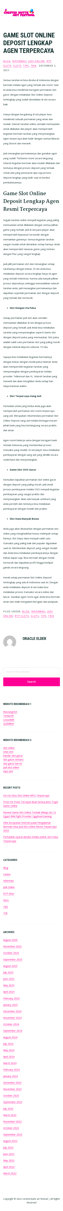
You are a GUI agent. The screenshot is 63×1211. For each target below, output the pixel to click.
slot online (9, 747)
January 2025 (10, 1004)
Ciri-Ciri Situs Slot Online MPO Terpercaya (26, 795)
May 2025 (8, 985)
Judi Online (36, 61)
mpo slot (8, 771)
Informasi (19, 61)
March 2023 (9, 1115)
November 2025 (12, 946)
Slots (17, 65)
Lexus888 (8, 719)
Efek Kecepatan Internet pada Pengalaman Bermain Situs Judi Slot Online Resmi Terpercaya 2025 (30, 826)
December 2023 (12, 1082)
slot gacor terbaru (13, 759)
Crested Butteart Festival (19, 12)
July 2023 (8, 1108)
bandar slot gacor (13, 755)
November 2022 (12, 1121)
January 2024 (10, 1076)
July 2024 (8, 1043)
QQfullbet (8, 723)
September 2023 (12, 1101)
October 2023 (11, 1095)
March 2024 (9, 1063)
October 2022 (11, 1127)
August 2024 (10, 1037)
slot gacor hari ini (12, 763)
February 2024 (11, 1069)
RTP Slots (22, 615)
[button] (58, 12)
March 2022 (9, 1173)
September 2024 (12, 1030)
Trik (34, 65)
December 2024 (12, 1011)
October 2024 (11, 1024)
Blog (6, 61)
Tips (26, 65)
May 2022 (8, 1160)
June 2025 (8, 978)
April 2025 (9, 991)
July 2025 (8, 972)
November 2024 (12, 1017)
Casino (6, 874)
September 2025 (12, 959)
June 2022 (8, 1153)
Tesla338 (8, 715)
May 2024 (8, 1050)
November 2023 (12, 1089)
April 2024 (9, 1056)
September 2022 (12, 1134)
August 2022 (10, 1140)
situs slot (8, 751)
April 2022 (9, 1166)
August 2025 (10, 965)
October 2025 (11, 952)
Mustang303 (10, 711)
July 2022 (8, 1147)
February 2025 (11, 998)
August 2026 (10, 939)
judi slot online (11, 767)
